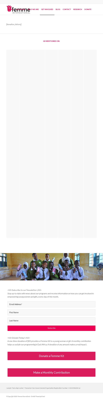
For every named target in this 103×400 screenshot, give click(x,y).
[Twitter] (87, 396)
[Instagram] (95, 396)
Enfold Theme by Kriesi (38, 396)
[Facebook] (91, 396)
